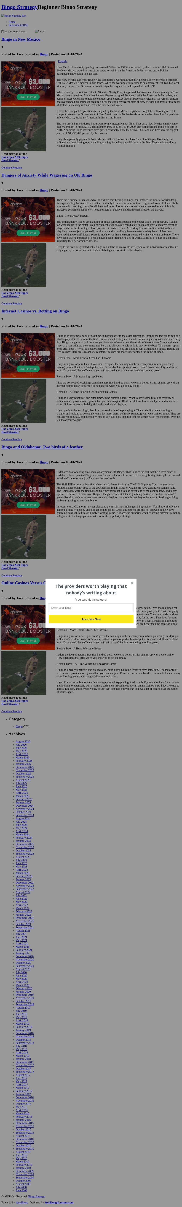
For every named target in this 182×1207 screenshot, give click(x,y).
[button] (91, 589)
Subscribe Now (91, 619)
